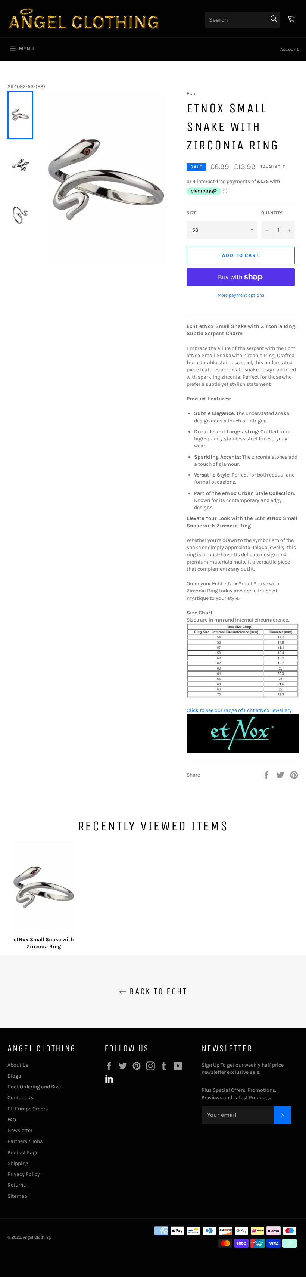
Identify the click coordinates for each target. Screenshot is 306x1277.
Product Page (22, 1152)
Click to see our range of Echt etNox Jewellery (239, 710)
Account (289, 49)
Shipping (17, 1163)
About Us (17, 1065)
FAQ (11, 1119)
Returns (16, 1185)
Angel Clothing (36, 1237)
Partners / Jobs (25, 1141)
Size (192, 213)
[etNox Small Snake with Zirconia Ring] (44, 888)
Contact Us (20, 1097)
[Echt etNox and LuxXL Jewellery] (243, 751)
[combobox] (242, 20)
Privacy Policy (23, 1174)
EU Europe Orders (27, 1109)
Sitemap (17, 1196)
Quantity (271, 213)
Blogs (14, 1076)
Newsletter (19, 1130)
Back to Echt (157, 991)
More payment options (241, 295)
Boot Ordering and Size (34, 1087)
